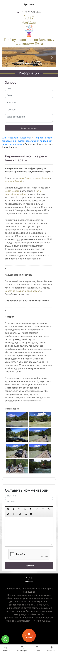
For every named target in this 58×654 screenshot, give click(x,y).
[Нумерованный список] (37, 509)
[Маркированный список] (42, 509)
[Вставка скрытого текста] (20, 514)
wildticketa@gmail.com (18, 620)
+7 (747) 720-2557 (31, 11)
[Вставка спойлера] (31, 514)
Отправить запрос (29, 128)
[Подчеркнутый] (19, 509)
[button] (6, 57)
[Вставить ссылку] (49, 509)
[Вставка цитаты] (25, 514)
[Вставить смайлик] (13, 514)
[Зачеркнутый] (25, 509)
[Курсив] (13, 509)
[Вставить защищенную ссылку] (8, 514)
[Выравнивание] (31, 509)
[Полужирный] (8, 509)
